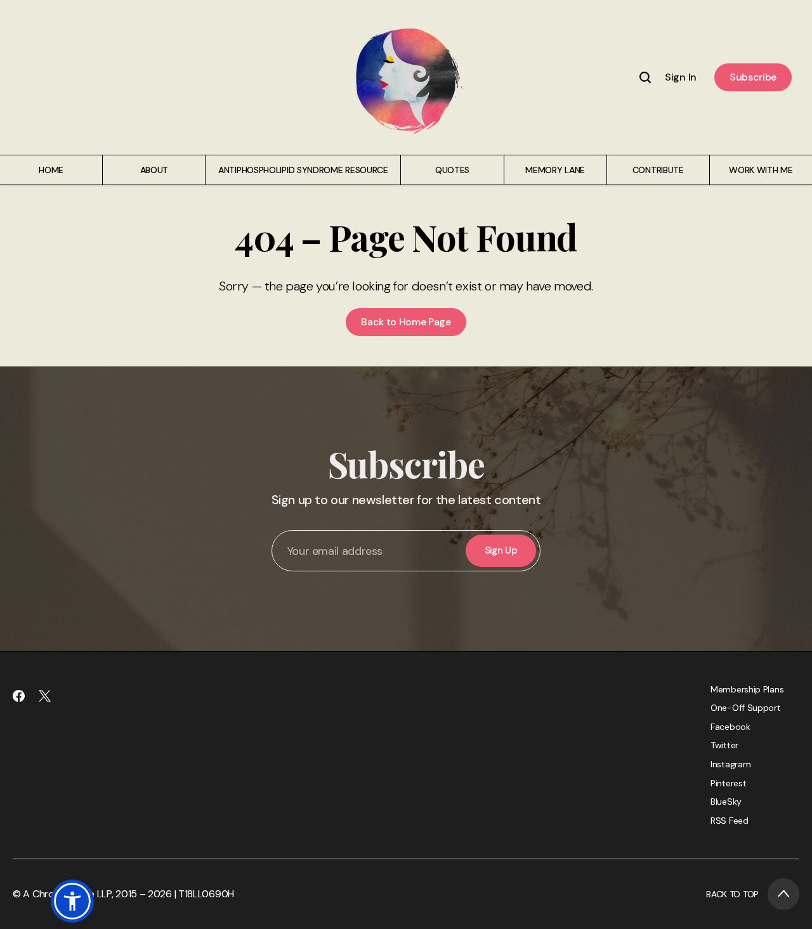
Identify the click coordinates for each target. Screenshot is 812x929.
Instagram (730, 764)
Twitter (724, 745)
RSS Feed (729, 820)
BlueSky (726, 801)
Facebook (730, 726)
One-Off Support (745, 707)
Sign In (681, 77)
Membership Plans (746, 689)
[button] (72, 901)
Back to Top (732, 894)
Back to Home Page (406, 321)
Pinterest (728, 783)
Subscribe (753, 77)
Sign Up (501, 550)
